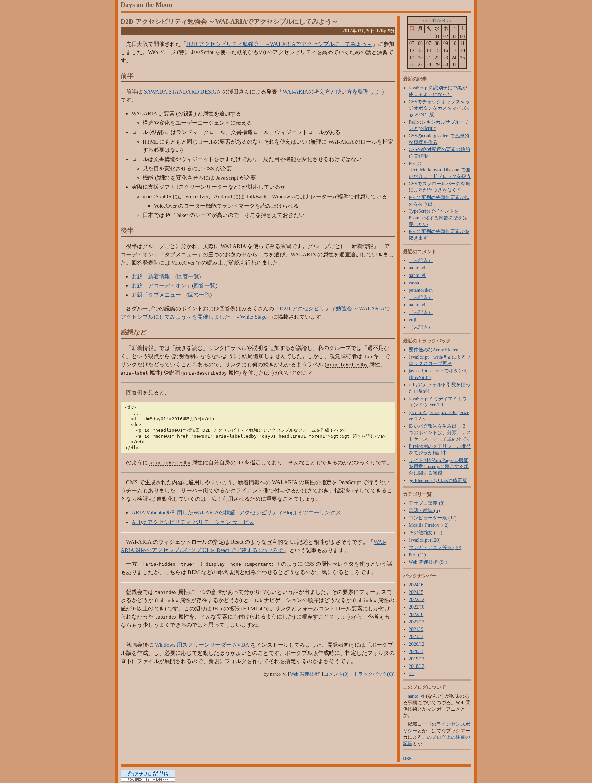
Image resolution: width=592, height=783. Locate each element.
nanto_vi (417, 267)
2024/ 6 (416, 584)
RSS (407, 758)
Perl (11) (417, 555)
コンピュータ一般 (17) (433, 518)
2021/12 (416, 621)
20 (420, 57)
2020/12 (416, 644)
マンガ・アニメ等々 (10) (435, 547)
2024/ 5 (416, 592)
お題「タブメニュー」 (159, 295)
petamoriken (421, 290)
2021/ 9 (416, 629)
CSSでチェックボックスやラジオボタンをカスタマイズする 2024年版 (440, 108)
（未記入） (421, 260)
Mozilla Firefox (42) (429, 525)
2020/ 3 (416, 651)
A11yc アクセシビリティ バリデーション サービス (193, 522)
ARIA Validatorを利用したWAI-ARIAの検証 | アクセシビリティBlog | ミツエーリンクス (236, 512)
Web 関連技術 (304, 674)
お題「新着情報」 (153, 276)
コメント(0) (336, 674)
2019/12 (416, 658)
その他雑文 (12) (425, 532)
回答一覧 (188, 276)
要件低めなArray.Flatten (433, 349)
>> (449, 20)
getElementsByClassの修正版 (438, 480)
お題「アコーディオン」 (162, 286)
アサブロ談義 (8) (427, 503)
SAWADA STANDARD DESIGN (182, 92)
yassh (414, 282)
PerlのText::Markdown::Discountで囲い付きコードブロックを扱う (440, 170)
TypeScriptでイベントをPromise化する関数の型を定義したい (438, 217)
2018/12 (416, 666)
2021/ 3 (416, 636)
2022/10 (416, 607)
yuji (412, 319)
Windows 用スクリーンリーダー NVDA (202, 645)
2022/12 (416, 599)
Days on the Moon (146, 4)
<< (425, 20)
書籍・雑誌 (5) (424, 510)
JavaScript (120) (425, 540)
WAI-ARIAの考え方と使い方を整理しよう (334, 92)
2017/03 (437, 20)
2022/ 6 (416, 614)
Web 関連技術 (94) (428, 562)
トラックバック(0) (373, 674)
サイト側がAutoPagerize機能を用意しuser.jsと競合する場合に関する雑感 (439, 466)
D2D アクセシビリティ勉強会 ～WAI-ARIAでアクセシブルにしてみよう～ (229, 21)
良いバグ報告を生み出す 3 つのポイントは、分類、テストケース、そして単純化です (440, 432)
